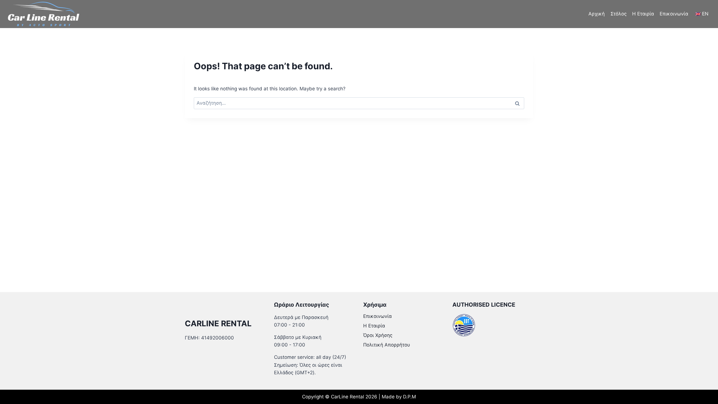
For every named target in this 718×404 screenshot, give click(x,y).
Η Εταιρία (643, 14)
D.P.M (409, 397)
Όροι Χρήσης (377, 335)
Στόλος (619, 14)
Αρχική (596, 14)
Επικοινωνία (674, 14)
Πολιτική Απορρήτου (386, 345)
